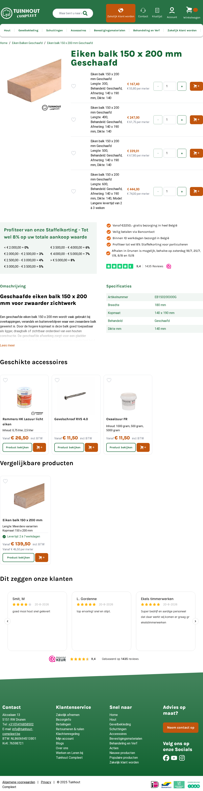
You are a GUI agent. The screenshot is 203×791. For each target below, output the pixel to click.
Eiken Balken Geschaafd (27, 43)
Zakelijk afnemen (67, 715)
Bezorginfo (63, 719)
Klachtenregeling (67, 734)
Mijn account (65, 738)
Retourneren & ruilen (70, 729)
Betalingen (63, 724)
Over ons (62, 748)
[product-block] (25, 520)
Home (4, 43)
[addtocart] (39, 447)
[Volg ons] (166, 758)
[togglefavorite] (73, 86)
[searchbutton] (85, 13)
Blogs (60, 743)
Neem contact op (180, 727)
